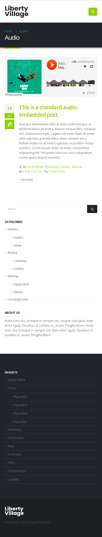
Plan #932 (20, 397)
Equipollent (21, 284)
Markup (77, 167)
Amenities (14, 429)
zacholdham (35, 167)
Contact (13, 479)
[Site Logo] (16, 11)
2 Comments (56, 171)
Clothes (65, 167)
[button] (92, 12)
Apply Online (16, 380)
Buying (54, 167)
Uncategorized (18, 299)
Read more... (27, 179)
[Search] (92, 209)
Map (11, 446)
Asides (18, 238)
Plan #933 (20, 405)
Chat (26, 171)
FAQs (11, 462)
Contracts (14, 454)
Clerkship (20, 261)
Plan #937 (20, 422)
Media (18, 292)
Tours (12, 388)
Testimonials (17, 471)
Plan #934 (20, 413)
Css (33, 171)
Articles (13, 229)
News (17, 245)
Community (15, 438)
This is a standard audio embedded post (48, 110)
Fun (39, 171)
